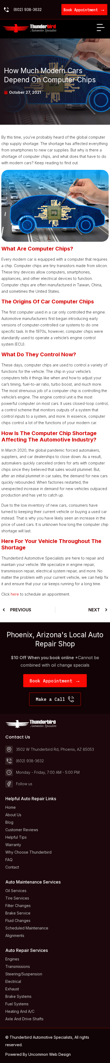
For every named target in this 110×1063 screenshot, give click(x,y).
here (15, 594)
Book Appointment (84, 9)
